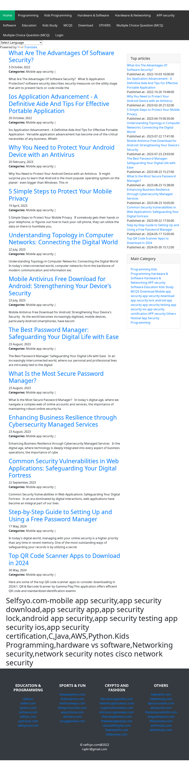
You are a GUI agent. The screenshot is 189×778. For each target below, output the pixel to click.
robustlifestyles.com (116, 725)
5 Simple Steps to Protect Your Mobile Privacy (60, 194)
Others (171, 314)
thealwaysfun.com (72, 694)
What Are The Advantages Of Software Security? (61, 56)
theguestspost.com (161, 717)
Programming (28, 15)
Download (85, 25)
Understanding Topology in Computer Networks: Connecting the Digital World (63, 238)
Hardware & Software (93, 15)
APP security (166, 15)
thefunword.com (72, 699)
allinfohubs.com (161, 730)
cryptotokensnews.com (116, 708)
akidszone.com (160, 708)
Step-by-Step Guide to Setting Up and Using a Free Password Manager (60, 515)
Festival (136, 318)
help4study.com (161, 699)
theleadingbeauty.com (116, 721)
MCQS (67, 25)
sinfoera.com (28, 712)
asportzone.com (72, 712)
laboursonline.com (161, 703)
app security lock (142, 300)
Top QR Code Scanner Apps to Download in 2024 (64, 559)
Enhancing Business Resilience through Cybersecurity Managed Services (63, 420)
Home (7, 15)
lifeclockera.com (161, 721)
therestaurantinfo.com (161, 712)
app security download (158, 296)
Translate (30, 47)
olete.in (28, 699)
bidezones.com (116, 734)
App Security (150, 318)
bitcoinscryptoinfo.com (116, 699)
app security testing (156, 305)
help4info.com (161, 694)
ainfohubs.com (160, 725)
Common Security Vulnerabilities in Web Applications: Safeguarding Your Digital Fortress (64, 468)
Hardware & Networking (133, 15)
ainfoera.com (72, 717)
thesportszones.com (72, 708)
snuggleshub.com (72, 721)
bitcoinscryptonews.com (116, 712)
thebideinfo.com (116, 730)
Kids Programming (58, 15)
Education (29, 25)
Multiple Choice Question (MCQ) (139, 25)
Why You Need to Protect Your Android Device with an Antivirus (62, 150)
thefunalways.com (72, 703)
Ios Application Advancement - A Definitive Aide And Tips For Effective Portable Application (59, 103)
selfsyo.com (28, 717)
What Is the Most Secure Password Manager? (56, 376)
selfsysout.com (28, 725)
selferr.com (28, 703)
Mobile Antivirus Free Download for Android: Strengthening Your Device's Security (60, 286)
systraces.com (28, 721)
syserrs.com (28, 708)
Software (9, 25)
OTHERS (105, 25)
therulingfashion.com (117, 717)
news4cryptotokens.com (116, 703)
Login (59, 35)
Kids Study (50, 25)
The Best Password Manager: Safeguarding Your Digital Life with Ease (64, 333)
